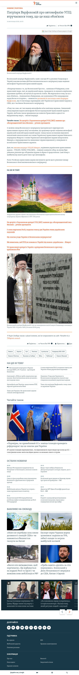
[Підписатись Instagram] (26, 627)
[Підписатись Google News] (13, 627)
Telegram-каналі (13, 338)
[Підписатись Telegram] (35, 627)
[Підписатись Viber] (31, 627)
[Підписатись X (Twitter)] (18, 627)
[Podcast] (44, 627)
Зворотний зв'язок (46, 662)
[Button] (51, 26)
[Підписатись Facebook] (9, 627)
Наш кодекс (11, 662)
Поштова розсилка (13, 647)
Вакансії (43, 659)
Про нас (9, 659)
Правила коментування (48, 644)
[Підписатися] (49, 627)
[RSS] (40, 627)
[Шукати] (67, 672)
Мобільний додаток (13, 644)
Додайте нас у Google (17, 672)
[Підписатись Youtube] (22, 627)
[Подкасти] (52, 672)
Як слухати (10, 640)
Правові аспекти (12, 666)
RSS (41, 640)
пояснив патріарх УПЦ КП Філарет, (26, 148)
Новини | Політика (15, 8)
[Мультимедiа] (37, 672)
